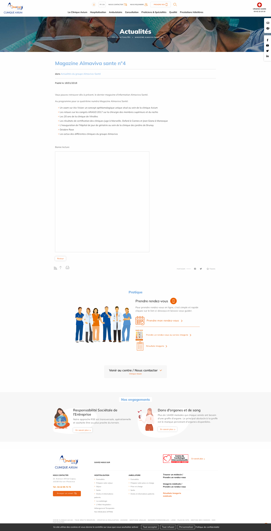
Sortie (98, 490)
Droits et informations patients (142, 494)
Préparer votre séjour (104, 483)
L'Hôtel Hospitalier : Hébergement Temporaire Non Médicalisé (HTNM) (104, 508)
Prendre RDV (159, 5)
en (103, 5)
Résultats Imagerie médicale (172, 494)
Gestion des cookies (200, 520)
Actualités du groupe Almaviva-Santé (81, 73)
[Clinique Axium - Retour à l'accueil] (66, 462)
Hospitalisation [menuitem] (98, 12)
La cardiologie (101, 501)
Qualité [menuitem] (173, 12)
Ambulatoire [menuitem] (115, 12)
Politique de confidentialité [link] (207, 527)
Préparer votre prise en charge (142, 483)
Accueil (111, 37)
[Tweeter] (201, 269)
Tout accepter (150, 526)
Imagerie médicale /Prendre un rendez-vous (174, 485)
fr (101, 5)
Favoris (212, 269)
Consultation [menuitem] (132, 12)
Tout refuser (168, 526)
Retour (60, 258)
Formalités (100, 479)
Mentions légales (138, 520)
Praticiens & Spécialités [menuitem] (153, 12)
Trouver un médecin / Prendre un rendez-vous (174, 476)
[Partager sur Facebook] (195, 269)
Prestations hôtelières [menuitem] (191, 12)
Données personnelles (158, 520)
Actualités (125, 37)
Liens (173, 520)
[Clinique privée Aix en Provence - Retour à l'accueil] (13, 8)
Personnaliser (186, 526)
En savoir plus (82, 430)
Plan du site (183, 520)
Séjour (98, 486)
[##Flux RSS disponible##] (56, 269)
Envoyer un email (65, 493)
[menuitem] (104, 479)
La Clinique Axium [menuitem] (77, 12)
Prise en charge (137, 486)
